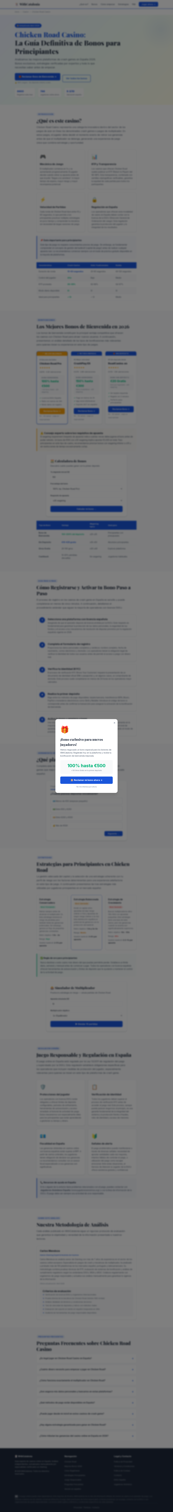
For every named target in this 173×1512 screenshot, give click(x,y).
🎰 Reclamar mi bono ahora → (86, 780)
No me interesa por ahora (86, 787)
